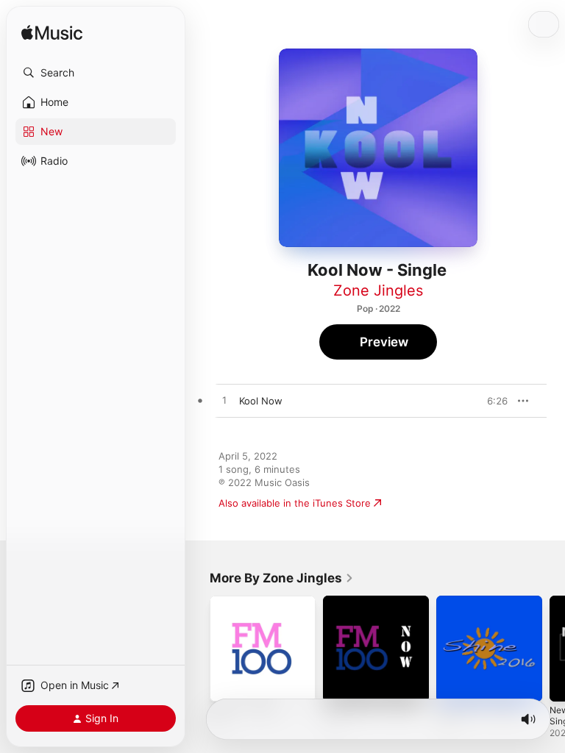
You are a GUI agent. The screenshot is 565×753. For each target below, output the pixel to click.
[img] (51, 33)
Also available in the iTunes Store (294, 503)
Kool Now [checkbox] (260, 401)
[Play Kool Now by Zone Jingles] (224, 400)
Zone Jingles (378, 290)
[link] (282, 578)
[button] (95, 72)
